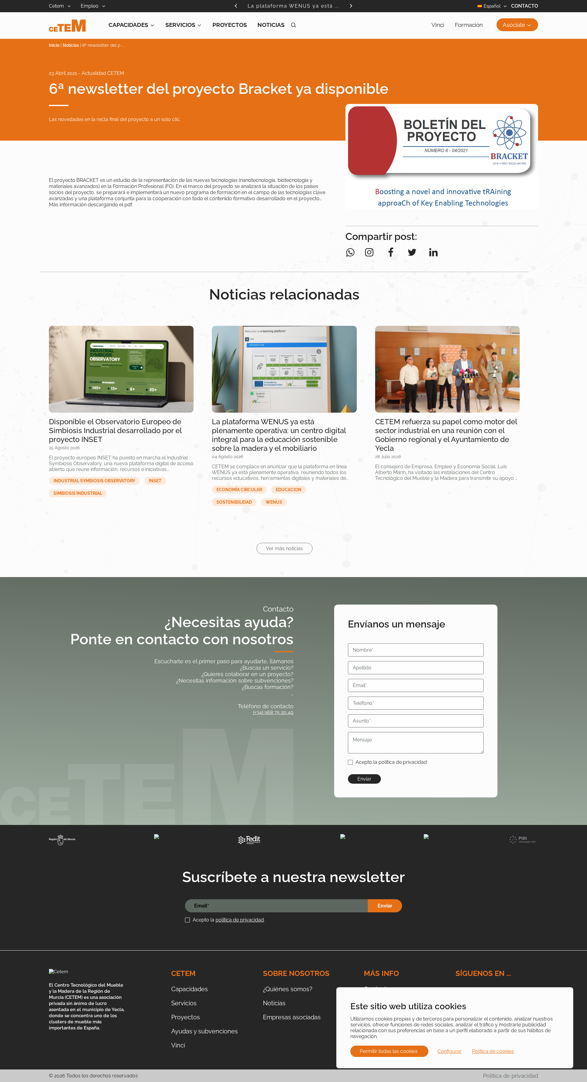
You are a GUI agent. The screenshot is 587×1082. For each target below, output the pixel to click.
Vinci (437, 24)
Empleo (90, 6)
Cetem (57, 6)
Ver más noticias (284, 548)
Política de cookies (493, 1051)
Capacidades (128, 24)
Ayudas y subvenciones (204, 1031)
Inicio (54, 45)
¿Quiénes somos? (287, 989)
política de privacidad (240, 920)
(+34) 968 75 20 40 (273, 712)
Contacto (524, 6)
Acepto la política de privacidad (391, 762)
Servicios (180, 24)
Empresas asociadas (292, 1017)
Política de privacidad (510, 1076)
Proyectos (229, 24)
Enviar (364, 779)
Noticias (271, 24)
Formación (469, 24)
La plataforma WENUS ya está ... (293, 6)
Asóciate (514, 24)
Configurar (449, 1051)
